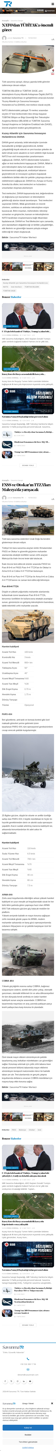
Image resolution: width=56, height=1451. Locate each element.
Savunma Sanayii (17, 21)
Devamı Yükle (28, 465)
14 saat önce (26, 378)
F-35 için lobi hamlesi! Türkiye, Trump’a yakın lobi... (26, 332)
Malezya (22, 1130)
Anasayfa (5, 21)
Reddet (28, 1434)
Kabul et (28, 1427)
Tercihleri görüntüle (28, 1442)
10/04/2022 (32, 38)
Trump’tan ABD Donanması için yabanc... (32, 452)
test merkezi (16, 287)
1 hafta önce (20, 446)
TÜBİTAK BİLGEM (32, 287)
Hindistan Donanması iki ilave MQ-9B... (31, 442)
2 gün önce (25, 420)
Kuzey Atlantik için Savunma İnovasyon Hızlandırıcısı (25, 283)
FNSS (14, 1130)
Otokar (32, 1130)
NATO (5, 287)
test (39, 1130)
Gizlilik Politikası (28, 1447)
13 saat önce (26, 335)
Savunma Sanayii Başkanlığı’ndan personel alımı (25, 417)
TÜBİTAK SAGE (9, 291)
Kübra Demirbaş (12, 335)
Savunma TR (18, 38)
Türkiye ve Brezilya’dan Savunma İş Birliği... (33, 432)
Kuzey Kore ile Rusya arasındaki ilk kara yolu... (24, 374)
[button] (52, 1403)
